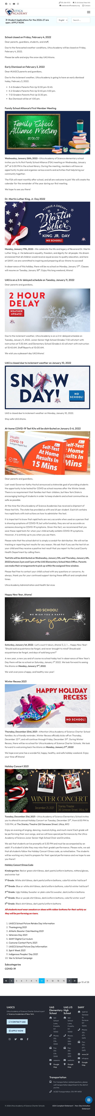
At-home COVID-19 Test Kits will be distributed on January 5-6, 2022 (43, 428)
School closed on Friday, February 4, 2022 (28, 37)
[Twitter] (10, 4)
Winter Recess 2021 (16, 681)
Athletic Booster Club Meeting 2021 (26, 931)
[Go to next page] (69, 980)
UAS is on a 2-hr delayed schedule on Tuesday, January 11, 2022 (39, 279)
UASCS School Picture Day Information (28, 946)
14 (64, 981)
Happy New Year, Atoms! (18, 594)
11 (47, 981)
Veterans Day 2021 (18, 935)
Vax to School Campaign (21, 958)
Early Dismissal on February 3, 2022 (25, 66)
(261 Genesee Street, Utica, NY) (53, 824)
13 (58, 981)
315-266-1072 (65, 2)
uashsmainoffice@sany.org (70, 5)
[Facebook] (6, 4)
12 (52, 981)
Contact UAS (18, 1022)
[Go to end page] (75, 980)
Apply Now (17, 1031)
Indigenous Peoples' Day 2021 (23, 954)
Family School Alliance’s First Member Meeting (30, 108)
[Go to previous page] (11, 980)
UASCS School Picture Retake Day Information (32, 923)
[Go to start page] (6, 980)
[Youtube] (14, 4)
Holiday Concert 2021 (17, 766)
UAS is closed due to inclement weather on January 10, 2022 (38, 362)
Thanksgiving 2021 (18, 927)
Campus (87, 5)
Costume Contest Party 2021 (23, 942)
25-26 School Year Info (82, 2)
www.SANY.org (88, 1054)
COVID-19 (10, 968)
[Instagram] (18, 4)
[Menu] (88, 12)
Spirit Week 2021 (17, 950)
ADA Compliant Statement (62, 1106)
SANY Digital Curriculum (21, 938)
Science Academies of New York (21, 1014)
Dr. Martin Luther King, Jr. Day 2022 (25, 198)
